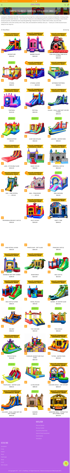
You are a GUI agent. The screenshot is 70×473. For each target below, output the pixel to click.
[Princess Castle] (58, 235)
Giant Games (39, 436)
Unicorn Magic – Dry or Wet (58, 385)
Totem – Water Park (58, 356)
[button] (2, 51)
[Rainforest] (35, 262)
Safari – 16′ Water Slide (58, 301)
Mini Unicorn (58, 193)
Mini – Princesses (35, 193)
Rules (2, 454)
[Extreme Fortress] (58, 71)
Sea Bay (11, 329)
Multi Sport (35, 220)
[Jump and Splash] (35, 127)
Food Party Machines (41, 430)
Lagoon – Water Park (58, 139)
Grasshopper (11, 139)
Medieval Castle (58, 166)
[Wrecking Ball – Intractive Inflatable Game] (58, 400)
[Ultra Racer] (35, 372)
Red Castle (58, 274)
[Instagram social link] (34, 1)
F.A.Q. (2, 449)
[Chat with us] (66, 463)
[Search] (65, 5)
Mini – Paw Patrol (12, 193)
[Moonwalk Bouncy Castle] (11, 208)
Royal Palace (35, 301)
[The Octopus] (11, 344)
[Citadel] (11, 71)
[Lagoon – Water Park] (58, 127)
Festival (35, 110)
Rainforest (35, 274)
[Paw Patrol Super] (11, 235)
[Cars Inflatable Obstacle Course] (58, 42)
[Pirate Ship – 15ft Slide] (35, 235)
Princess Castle (58, 247)
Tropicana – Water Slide (11, 385)
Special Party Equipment (42, 433)
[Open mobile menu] (1, 5)
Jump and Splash (35, 139)
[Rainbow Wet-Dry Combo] (11, 262)
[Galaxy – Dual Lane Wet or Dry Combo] (58, 98)
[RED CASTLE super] (11, 289)
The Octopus (11, 356)
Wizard (35, 412)
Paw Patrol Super (11, 247)
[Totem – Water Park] (58, 344)
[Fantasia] (11, 98)
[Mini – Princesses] (35, 181)
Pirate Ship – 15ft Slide (35, 247)
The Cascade (35, 329)
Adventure (12, 54)
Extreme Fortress (58, 83)
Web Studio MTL (56, 471)
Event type (4, 457)
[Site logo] (35, 5)
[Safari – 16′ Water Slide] (58, 289)
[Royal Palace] (35, 289)
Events (3, 451)
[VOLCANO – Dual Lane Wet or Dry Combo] (11, 400)
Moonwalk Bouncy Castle (12, 220)
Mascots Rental (40, 425)
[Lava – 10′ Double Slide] (11, 154)
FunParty (25, 471)
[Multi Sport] (35, 208)
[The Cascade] (35, 317)
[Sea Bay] (11, 317)
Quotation (4, 446)
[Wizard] (35, 400)
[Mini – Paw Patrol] (11, 181)
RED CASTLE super (12, 301)
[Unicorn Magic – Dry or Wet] (58, 372)
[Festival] (35, 98)
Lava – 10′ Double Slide (11, 166)
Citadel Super (35, 83)
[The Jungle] (58, 317)
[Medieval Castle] (58, 154)
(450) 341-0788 (4, 1)
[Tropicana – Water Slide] (11, 372)
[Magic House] (35, 154)
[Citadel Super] (35, 71)
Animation (39, 438)
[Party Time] (58, 208)
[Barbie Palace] (35, 42)
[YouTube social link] (36, 1)
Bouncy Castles (40, 428)
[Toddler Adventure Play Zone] (35, 344)
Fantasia (12, 110)
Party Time (58, 220)
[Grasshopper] (11, 127)
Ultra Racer (35, 385)
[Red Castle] (58, 262)
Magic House (35, 166)
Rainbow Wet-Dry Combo (11, 274)
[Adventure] (11, 42)
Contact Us (65, 1)
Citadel (11, 83)
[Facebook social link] (33, 1)
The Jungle (58, 329)
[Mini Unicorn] (58, 181)
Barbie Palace (35, 54)
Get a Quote (4, 465)
